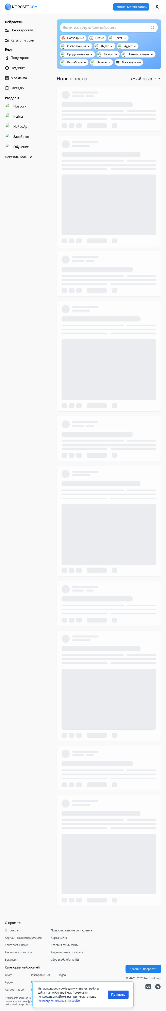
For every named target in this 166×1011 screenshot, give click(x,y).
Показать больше (18, 157)
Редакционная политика (67, 952)
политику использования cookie (58, 1000)
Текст (8, 975)
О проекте (11, 930)
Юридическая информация (23, 938)
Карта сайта (59, 938)
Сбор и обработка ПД (65, 959)
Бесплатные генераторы (131, 7)
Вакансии (11, 959)
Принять (118, 994)
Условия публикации (65, 945)
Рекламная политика (18, 952)
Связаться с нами (16, 945)
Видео (62, 975)
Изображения (40, 975)
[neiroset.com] (21, 6)
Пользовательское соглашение (71, 930)
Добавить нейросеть (143, 969)
